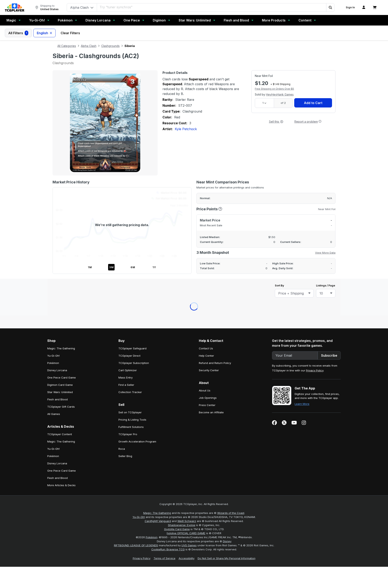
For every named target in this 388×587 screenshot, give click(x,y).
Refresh (176, 143)
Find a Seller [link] (126, 210)
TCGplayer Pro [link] (127, 260)
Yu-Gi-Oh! (37, 20)
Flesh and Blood (236, 20)
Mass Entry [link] (125, 203)
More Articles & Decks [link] (61, 311)
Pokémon (65, 20)
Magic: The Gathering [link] (61, 174)
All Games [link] (53, 239)
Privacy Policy (314, 196)
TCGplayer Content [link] (59, 260)
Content (304, 20)
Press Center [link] (207, 231)
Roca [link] (121, 274)
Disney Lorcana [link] (57, 196)
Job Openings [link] (208, 223)
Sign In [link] (350, 7)
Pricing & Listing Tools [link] (132, 245)
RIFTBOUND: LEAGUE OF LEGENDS (136, 371)
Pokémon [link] (53, 188)
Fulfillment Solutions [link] (131, 252)
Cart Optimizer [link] (127, 196)
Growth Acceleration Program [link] (137, 267)
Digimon (159, 20)
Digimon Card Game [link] (60, 210)
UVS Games (189, 371)
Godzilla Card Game (177, 355)
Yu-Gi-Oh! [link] (53, 181)
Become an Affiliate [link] (211, 238)
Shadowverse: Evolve (181, 351)
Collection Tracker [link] (130, 218)
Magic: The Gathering (157, 338)
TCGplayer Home (204, 143)
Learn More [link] (302, 229)
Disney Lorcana (98, 20)
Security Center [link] (209, 196)
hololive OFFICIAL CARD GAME (186, 359)
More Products (274, 20)
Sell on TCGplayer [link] (130, 238)
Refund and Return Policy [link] (215, 188)
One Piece (131, 20)
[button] (330, 7)
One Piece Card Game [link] (61, 203)
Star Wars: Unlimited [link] (60, 218)
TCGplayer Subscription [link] (133, 188)
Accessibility (186, 384)
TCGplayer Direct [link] (129, 181)
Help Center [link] (206, 181)
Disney (227, 367)
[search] (204, 7)
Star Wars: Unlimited (195, 20)
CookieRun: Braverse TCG (168, 375)
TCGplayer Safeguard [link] (132, 174)
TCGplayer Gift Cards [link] (61, 232)
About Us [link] (204, 216)
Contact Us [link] (206, 174)
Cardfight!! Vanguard (158, 347)
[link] (14, 7)
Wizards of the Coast (230, 338)
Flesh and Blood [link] (57, 225)
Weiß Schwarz (186, 347)
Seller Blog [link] (125, 282)
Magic (11, 20)
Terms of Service (164, 384)
